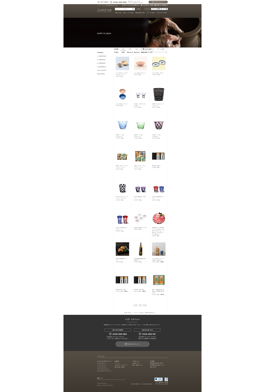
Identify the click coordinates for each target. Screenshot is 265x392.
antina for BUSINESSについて (104, 361)
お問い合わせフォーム (159, 2)
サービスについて (101, 363)
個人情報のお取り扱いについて (157, 365)
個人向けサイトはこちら (113, 5)
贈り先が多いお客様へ (120, 367)
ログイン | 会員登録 (156, 8)
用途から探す (118, 12)
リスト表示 (161, 49)
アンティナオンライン (102, 383)
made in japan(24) (101, 70)
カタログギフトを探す (162, 12)
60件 (137, 49)
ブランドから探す (150, 12)
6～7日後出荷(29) (101, 63)
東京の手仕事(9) (101, 73)
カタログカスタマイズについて (104, 370)
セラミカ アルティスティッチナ (105, 385)
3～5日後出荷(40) (101, 59)
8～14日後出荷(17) (101, 66)
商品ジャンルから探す (128, 12)
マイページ (147, 8)
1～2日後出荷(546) (101, 56)
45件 (130, 49)
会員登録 (117, 361)
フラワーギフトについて (103, 369)
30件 (123, 49)
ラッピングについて (101, 365)
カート (164, 8)
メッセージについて (101, 367)
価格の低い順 (130, 52)
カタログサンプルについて (121, 365)
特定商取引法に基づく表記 (156, 363)
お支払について (136, 363)
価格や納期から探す (140, 12)
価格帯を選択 (144, 52)
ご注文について (136, 361)
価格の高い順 (136, 52)
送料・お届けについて (137, 365)
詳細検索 (138, 9)
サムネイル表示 (148, 49)
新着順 (123, 52)
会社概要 (152, 361)
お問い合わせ (153, 367)
